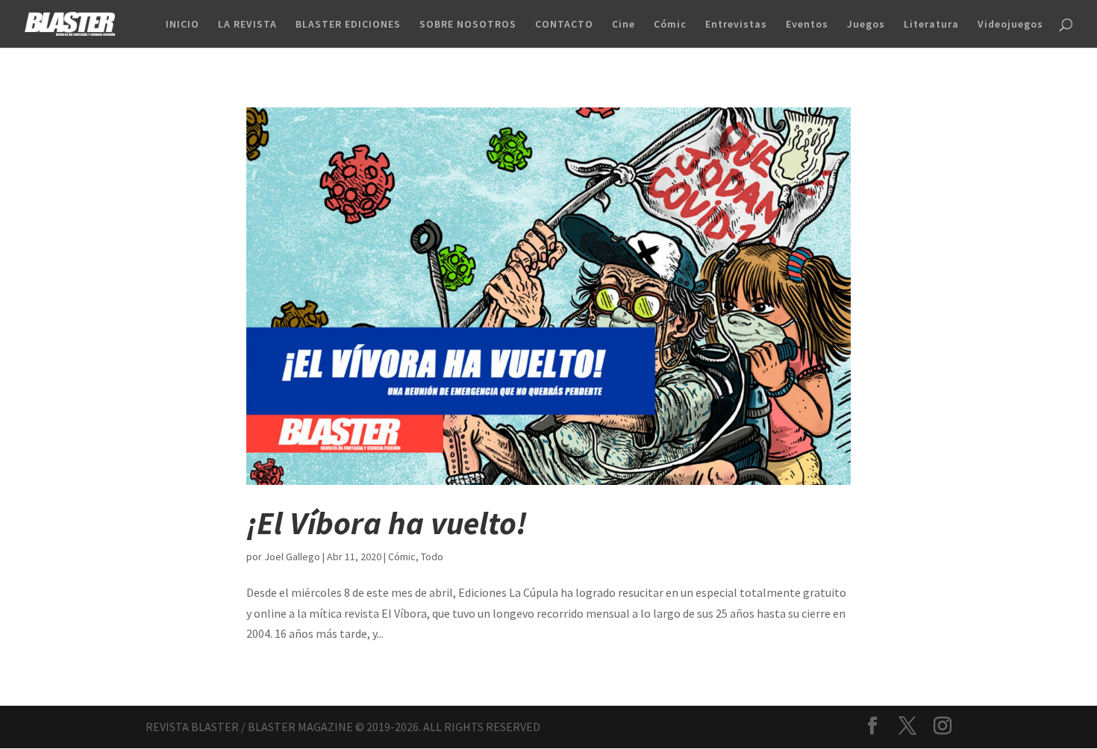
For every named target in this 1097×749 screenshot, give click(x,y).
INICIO (182, 25)
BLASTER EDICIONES (348, 25)
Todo (432, 556)
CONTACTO (564, 25)
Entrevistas (736, 25)
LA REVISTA (247, 25)
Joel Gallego (292, 556)
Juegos (866, 25)
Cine (623, 25)
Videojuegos (1010, 25)
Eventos (807, 25)
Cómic (670, 25)
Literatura (931, 25)
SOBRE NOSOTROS (467, 25)
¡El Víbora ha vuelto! (386, 523)
